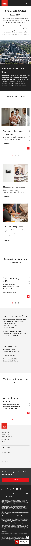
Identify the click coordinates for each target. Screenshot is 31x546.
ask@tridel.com (21, 319)
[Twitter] (14, 489)
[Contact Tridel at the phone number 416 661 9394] (26, 3)
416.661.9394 (12, 325)
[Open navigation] (28, 3)
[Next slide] (28, 148)
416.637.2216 (7, 288)
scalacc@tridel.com (9, 319)
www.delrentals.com (13, 404)
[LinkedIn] (17, 489)
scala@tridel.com (12, 361)
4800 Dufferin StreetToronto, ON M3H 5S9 (7, 435)
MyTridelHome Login (9, 292)
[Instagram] (10, 489)
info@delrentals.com (13, 406)
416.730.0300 (12, 359)
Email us (3, 441)
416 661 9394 (6, 439)
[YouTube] (20, 489)
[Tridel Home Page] (5, 3)
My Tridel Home (13, 335)
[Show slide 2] (15, 154)
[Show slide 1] (12, 154)
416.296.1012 (12, 408)
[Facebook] (7, 489)
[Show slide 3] (18, 154)
